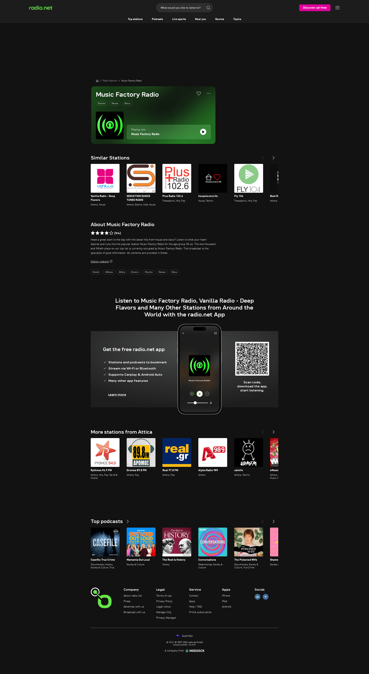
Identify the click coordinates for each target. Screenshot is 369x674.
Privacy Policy (164, 601)
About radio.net (133, 595)
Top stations (135, 19)
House (115, 103)
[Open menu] (337, 7)
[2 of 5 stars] (97, 233)
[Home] (97, 80)
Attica (122, 272)
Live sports (179, 19)
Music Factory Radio (145, 134)
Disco (127, 103)
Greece (135, 272)
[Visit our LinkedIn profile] (257, 597)
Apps (192, 601)
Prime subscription (200, 612)
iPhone (226, 595)
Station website (100, 261)
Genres (219, 19)
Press (127, 601)
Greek (96, 272)
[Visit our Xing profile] (265, 597)
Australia (187, 636)
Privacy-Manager (166, 618)
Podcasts (157, 19)
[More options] (208, 93)
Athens (109, 272)
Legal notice (163, 606)
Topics (237, 19)
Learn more (117, 395)
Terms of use (164, 595)
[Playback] (203, 132)
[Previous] (262, 156)
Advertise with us (134, 606)
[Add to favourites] (199, 93)
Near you (200, 19)
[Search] (208, 7)
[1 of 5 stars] (93, 233)
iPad (224, 601)
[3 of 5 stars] (102, 233)
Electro (102, 103)
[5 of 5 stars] (111, 233)
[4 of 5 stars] (106, 233)
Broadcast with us (134, 612)
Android (226, 606)
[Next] (273, 156)
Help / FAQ (195, 606)
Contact (193, 595)
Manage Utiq (163, 612)
